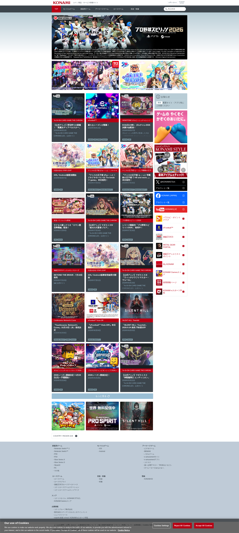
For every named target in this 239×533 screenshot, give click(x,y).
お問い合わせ (172, 2)
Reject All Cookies (182, 526)
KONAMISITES (182, 2)
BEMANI (147, 451)
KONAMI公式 (171, 209)
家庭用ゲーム (85, 9)
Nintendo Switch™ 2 (62, 449)
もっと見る (100, 396)
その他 (56, 471)
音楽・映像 (135, 9)
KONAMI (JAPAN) (169, 195)
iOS (100, 449)
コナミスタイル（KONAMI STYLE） (67, 498)
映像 (100, 482)
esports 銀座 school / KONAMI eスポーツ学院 (71, 518)
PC (55, 468)
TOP (56, 9)
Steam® (57, 465)
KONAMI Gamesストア (63, 501)
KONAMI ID (148, 479)
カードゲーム (118, 9)
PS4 (55, 457)
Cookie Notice (124, 530)
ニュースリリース (60, 515)
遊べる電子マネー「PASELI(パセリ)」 (158, 465)
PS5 (55, 454)
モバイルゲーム (69, 9)
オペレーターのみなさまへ (154, 468)
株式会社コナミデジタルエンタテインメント (70, 512)
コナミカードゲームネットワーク (66, 490)
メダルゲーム (149, 454)
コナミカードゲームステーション (66, 487)
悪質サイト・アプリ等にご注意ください (170, 104)
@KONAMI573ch (167, 182)
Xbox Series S (59, 462)
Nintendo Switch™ (61, 451)
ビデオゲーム (149, 449)
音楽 (100, 479)
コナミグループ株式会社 (63, 509)
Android (102, 451)
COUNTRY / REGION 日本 (63, 436)
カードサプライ (60, 482)
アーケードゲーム (102, 9)
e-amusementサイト (152, 457)
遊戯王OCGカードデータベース (66, 484)
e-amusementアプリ (152, 460)
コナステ (147, 462)
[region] (119, 526)
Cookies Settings (161, 526)
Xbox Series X (59, 460)
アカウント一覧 (162, 188)
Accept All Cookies (204, 526)
